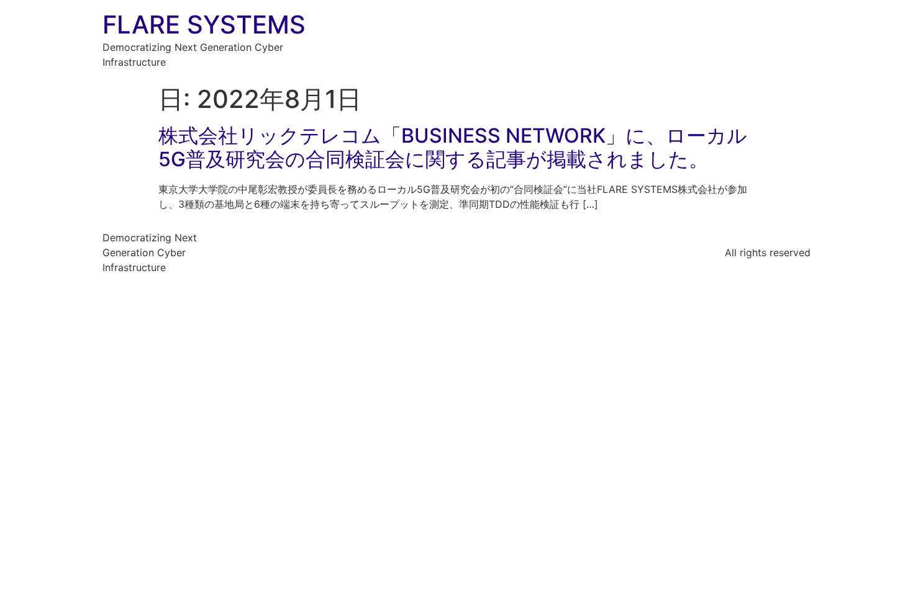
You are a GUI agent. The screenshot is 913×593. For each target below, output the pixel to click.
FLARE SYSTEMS (204, 24)
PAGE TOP (882, 564)
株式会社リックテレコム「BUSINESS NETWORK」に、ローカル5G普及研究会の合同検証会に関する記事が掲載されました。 (452, 147)
